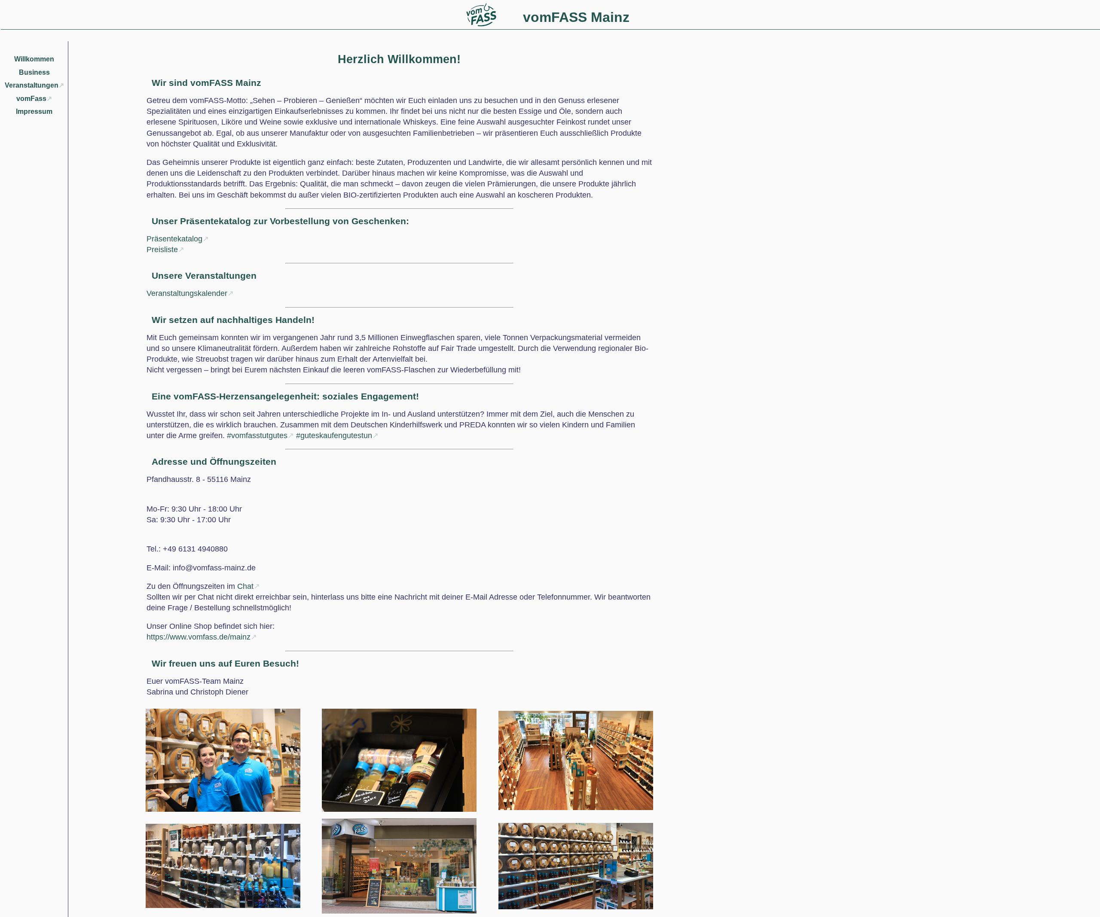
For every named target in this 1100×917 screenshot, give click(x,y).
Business (34, 72)
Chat (245, 586)
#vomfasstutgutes (257, 435)
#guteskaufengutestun (334, 435)
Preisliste (162, 249)
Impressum (34, 111)
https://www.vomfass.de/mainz (199, 637)
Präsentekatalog (174, 239)
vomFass (31, 98)
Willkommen (34, 59)
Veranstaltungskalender (187, 293)
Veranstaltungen (31, 85)
